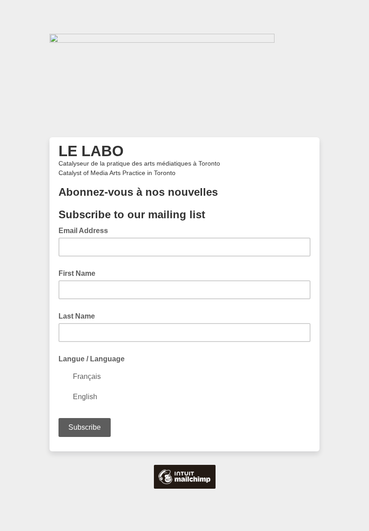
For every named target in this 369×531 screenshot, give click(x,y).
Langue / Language (91, 359)
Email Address (85, 230)
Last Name (76, 316)
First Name (76, 273)
